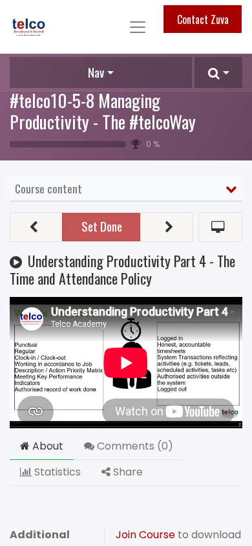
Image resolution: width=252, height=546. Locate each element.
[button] (218, 72)
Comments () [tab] (133, 446)
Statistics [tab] (56, 471)
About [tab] (46, 446)
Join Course (147, 534)
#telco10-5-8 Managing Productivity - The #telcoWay (103, 111)
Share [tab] (126, 471)
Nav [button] (96, 72)
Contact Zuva (203, 19)
